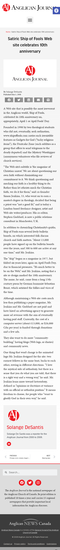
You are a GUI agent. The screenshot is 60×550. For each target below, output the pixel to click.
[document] (30, 275)
